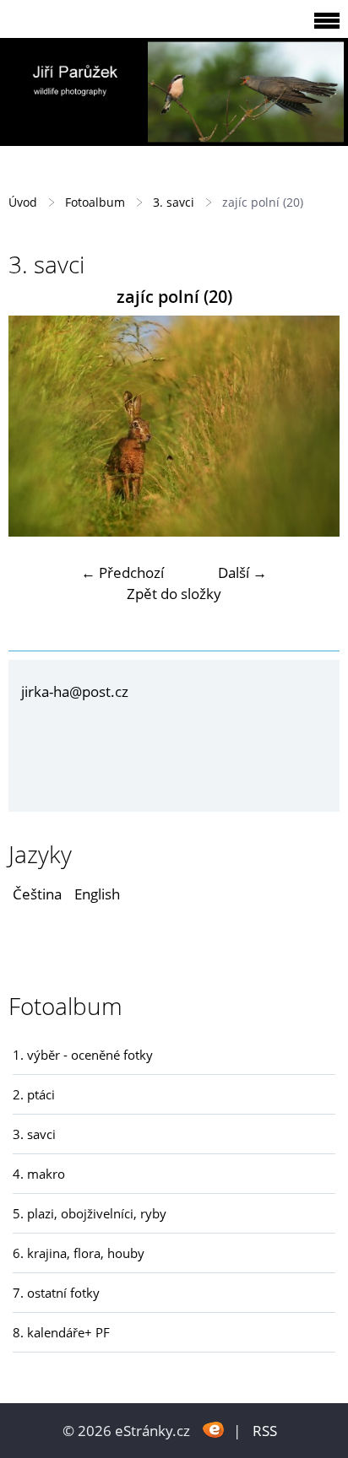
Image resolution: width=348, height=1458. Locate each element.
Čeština (37, 894)
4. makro (39, 1173)
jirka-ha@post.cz (74, 691)
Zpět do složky (174, 593)
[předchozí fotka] (36, 426)
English (97, 894)
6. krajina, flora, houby (78, 1253)
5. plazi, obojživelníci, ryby (89, 1213)
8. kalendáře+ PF (61, 1332)
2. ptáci (34, 1094)
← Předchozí (122, 572)
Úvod (22, 202)
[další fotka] (312, 426)
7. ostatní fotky (56, 1292)
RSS (265, 1430)
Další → (242, 572)
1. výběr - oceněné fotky (83, 1054)
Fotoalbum (95, 202)
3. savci (173, 202)
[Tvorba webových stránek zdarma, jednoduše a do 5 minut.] (213, 1429)
